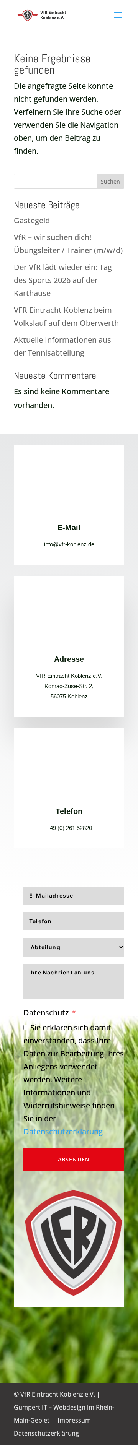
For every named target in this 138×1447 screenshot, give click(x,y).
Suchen (110, 181)
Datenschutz (46, 1012)
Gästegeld (32, 220)
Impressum (74, 1420)
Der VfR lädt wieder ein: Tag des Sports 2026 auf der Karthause (63, 280)
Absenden (74, 1159)
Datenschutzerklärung (63, 1131)
